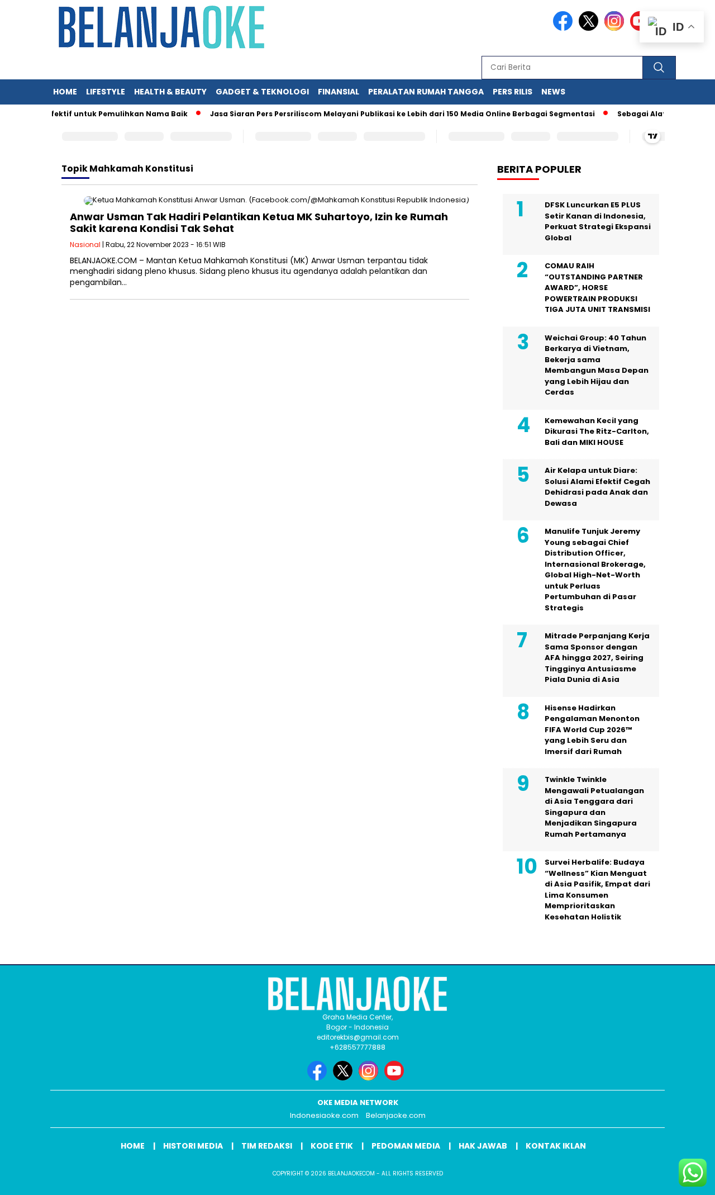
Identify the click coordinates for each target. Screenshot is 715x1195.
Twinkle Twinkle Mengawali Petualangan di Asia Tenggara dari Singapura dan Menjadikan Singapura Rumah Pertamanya (594, 807)
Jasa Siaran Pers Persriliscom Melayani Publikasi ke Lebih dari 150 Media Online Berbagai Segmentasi (389, 113)
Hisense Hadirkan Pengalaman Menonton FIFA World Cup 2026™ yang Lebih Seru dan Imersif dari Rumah (592, 730)
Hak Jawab (483, 1145)
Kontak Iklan (556, 1145)
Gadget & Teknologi (262, 91)
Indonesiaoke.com (324, 1115)
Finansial (338, 91)
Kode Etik (332, 1145)
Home (65, 91)
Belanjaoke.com (396, 1115)
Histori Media (193, 1145)
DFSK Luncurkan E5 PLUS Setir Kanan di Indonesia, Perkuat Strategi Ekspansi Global (598, 221)
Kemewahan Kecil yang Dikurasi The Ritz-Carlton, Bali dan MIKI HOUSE (597, 431)
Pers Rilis (512, 91)
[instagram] (616, 28)
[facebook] (564, 28)
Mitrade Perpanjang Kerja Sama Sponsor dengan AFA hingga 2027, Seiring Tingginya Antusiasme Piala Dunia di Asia (597, 657)
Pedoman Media (405, 1145)
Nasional (85, 244)
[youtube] (396, 1078)
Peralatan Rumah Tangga (426, 91)
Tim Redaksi (266, 1145)
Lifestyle (105, 91)
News (553, 91)
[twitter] (590, 28)
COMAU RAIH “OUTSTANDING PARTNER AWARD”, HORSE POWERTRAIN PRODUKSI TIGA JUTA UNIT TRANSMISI (597, 287)
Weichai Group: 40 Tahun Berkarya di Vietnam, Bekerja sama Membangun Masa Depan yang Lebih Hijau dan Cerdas (597, 365)
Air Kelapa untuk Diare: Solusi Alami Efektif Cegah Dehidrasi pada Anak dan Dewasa (597, 487)
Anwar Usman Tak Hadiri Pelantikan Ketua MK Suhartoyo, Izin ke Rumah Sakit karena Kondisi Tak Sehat (259, 223)
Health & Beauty (170, 91)
